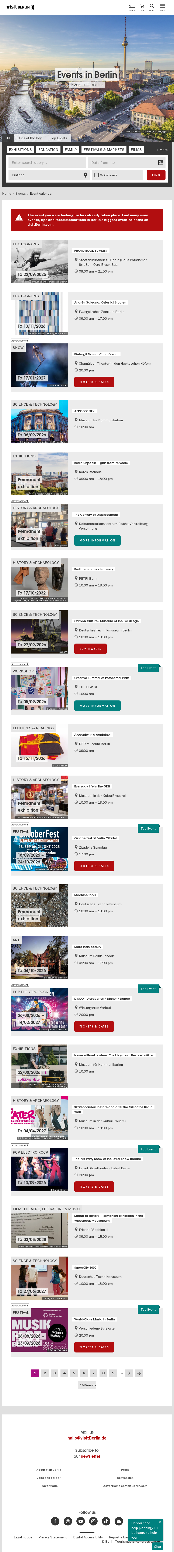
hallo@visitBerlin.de (87, 1438)
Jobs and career (49, 1478)
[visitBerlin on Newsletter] (119, 1521)
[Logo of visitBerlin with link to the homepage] (20, 7)
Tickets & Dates (94, 382)
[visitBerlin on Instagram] (93, 1521)
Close (160, 1522)
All (8, 138)
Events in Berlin (87, 74)
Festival (21, 831)
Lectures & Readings (33, 727)
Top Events (58, 138)
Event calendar (87, 84)
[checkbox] (20, 149)
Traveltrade (49, 1486)
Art (16, 940)
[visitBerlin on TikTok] (106, 1521)
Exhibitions (24, 456)
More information (97, 540)
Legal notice (23, 1537)
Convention (125, 1478)
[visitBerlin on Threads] (68, 1521)
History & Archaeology (36, 507)
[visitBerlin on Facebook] (55, 1521)
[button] (142, 7)
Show (18, 347)
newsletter (90, 1456)
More (164, 150)
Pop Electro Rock (30, 991)
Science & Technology (35, 404)
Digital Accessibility (88, 1537)
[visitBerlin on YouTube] (80, 1521)
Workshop (23, 671)
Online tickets (108, 175)
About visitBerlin (48, 1470)
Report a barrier (121, 1537)
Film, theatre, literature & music (46, 1208)
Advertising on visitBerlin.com (125, 1486)
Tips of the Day (30, 138)
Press (125, 1470)
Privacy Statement (53, 1537)
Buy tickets (90, 649)
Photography (26, 244)
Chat (157, 1546)
